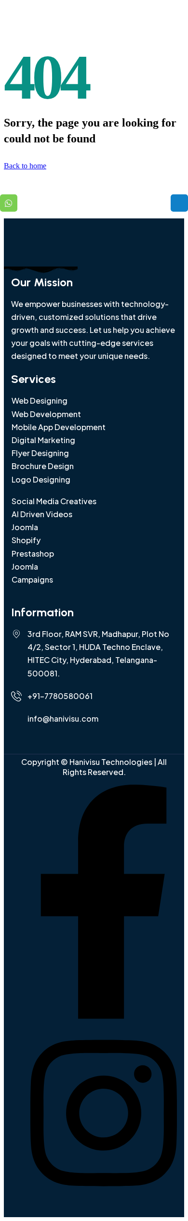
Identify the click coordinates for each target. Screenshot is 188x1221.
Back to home (25, 166)
